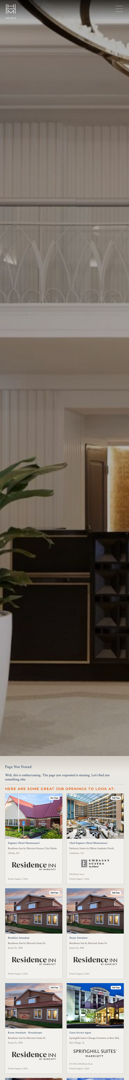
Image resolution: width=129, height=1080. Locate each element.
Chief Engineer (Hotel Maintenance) (88, 843)
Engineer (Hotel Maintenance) (24, 843)
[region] (119, 8)
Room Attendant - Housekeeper (25, 1032)
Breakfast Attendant (18, 938)
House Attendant (78, 938)
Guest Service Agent (80, 1032)
